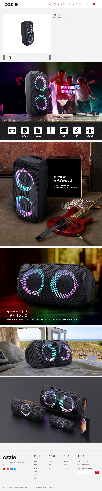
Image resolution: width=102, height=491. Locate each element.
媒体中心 (71, 4)
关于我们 (63, 4)
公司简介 (51, 461)
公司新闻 (66, 461)
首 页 (50, 4)
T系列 (35, 471)
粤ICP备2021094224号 (42, 487)
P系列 (35, 464)
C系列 (35, 474)
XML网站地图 (53, 487)
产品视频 (66, 464)
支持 (50, 468)
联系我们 (78, 4)
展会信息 (66, 468)
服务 (50, 464)
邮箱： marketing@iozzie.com (85, 468)
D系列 (35, 468)
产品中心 (56, 4)
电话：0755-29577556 (83, 464)
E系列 (35, 461)
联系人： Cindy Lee (83, 461)
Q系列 (35, 478)
